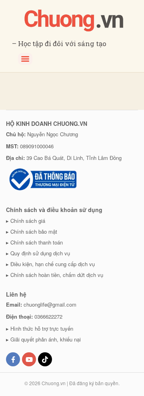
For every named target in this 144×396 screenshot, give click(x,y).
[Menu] (25, 59)
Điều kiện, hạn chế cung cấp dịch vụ (52, 264)
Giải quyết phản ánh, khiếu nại (45, 339)
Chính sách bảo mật (33, 231)
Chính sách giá (27, 220)
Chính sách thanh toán (36, 242)
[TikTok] (45, 359)
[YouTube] (29, 359)
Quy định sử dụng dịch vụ (40, 253)
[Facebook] (13, 359)
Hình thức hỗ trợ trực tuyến (41, 328)
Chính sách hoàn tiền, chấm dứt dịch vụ (56, 275)
